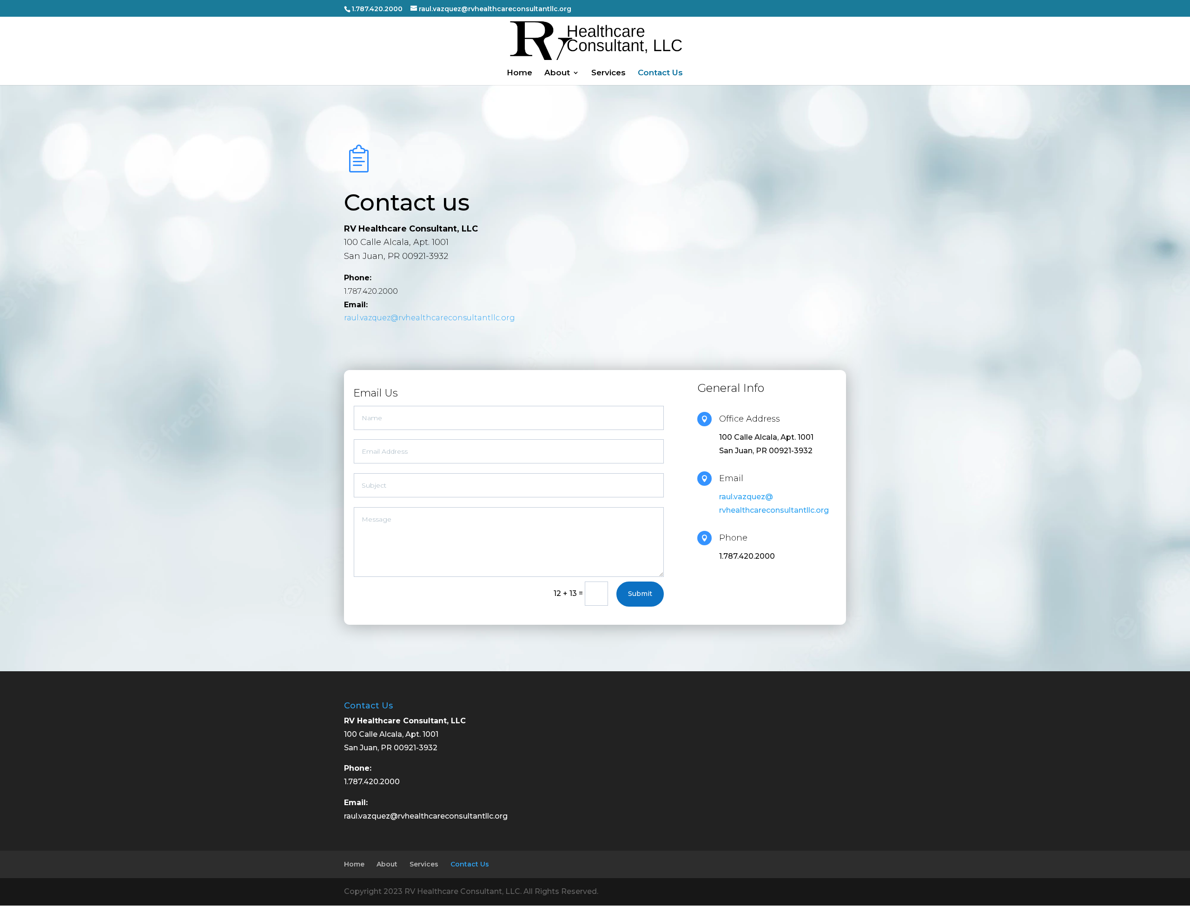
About (557, 73)
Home (519, 73)
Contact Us (660, 73)
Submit (640, 593)
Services (608, 73)
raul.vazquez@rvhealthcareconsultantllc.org (429, 317)
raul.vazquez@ (746, 496)
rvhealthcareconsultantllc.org (774, 510)
